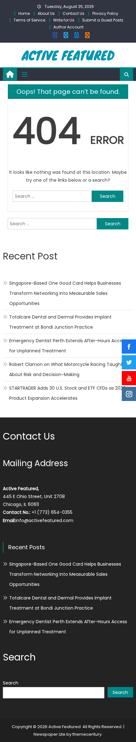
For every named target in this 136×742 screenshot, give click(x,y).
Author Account (68, 27)
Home (24, 13)
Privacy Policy (105, 13)
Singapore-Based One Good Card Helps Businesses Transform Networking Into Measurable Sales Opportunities (65, 293)
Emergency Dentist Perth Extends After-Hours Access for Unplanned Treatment (68, 346)
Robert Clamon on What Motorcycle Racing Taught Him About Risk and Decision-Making (71, 369)
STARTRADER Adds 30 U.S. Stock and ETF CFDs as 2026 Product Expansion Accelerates (67, 393)
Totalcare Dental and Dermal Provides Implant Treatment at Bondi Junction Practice (60, 322)
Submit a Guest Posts (102, 20)
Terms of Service (29, 20)
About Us (46, 13)
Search (10, 683)
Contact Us (73, 13)
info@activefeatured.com (44, 520)
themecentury (87, 734)
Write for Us (63, 20)
